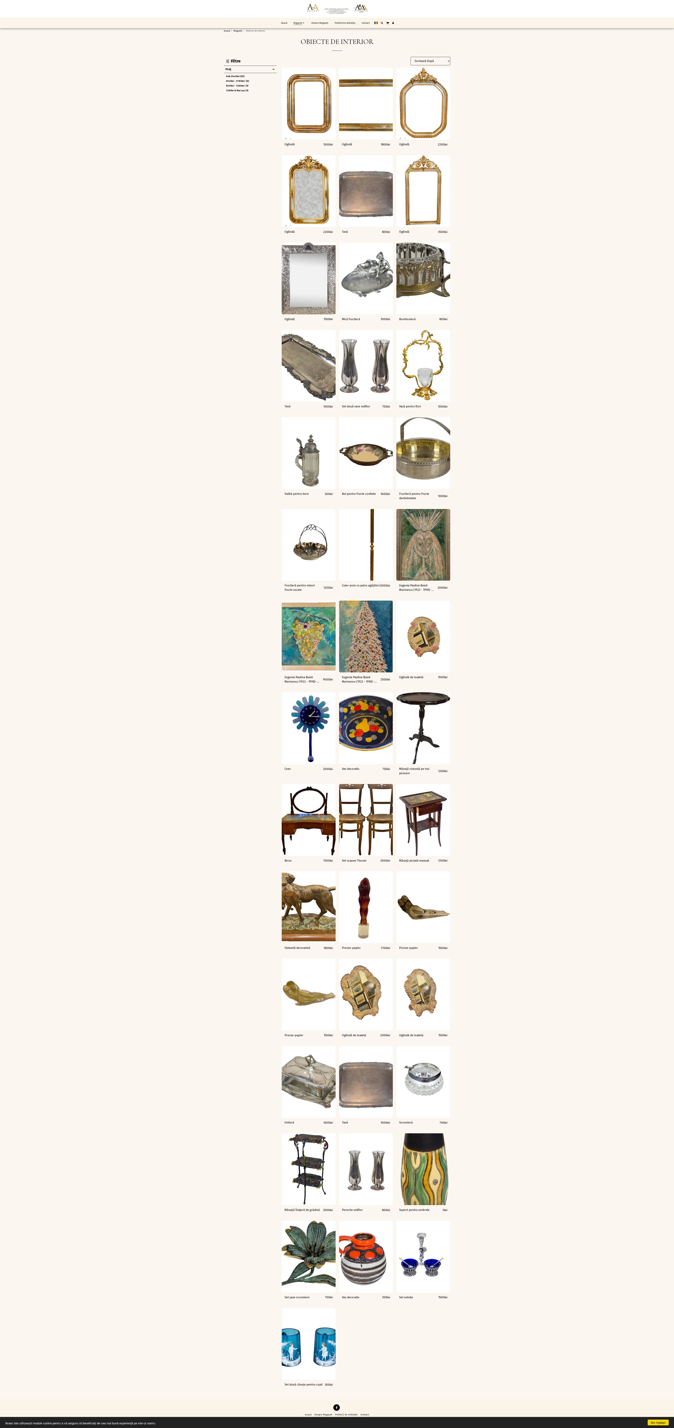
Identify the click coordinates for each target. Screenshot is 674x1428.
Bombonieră (407, 319)
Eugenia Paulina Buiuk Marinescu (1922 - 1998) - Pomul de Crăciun (358, 680)
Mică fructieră (351, 319)
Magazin (238, 30)
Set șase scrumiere (297, 1297)
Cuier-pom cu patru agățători (361, 585)
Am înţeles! (658, 1422)
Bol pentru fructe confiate (359, 493)
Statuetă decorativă (297, 948)
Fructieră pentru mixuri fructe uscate (300, 587)
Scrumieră (406, 1122)
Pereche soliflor (352, 1210)
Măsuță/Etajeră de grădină (302, 1210)
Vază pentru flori (410, 406)
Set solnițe (406, 1297)
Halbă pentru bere (297, 493)
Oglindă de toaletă (411, 677)
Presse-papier (351, 948)
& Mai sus (237, 90)
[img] (309, 104)
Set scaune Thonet (354, 860)
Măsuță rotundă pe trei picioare (414, 771)
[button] (382, 23)
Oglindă (290, 144)
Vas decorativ (350, 769)
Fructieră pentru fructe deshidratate (414, 496)
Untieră (289, 1122)
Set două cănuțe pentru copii (303, 1384)
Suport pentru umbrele (414, 1210)
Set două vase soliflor (356, 406)
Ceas (288, 769)
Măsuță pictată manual (414, 860)
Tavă (345, 231)
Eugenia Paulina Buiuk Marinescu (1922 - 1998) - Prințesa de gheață (415, 588)
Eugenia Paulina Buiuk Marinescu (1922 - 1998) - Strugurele (301, 680)
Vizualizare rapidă (308, 138)
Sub (235, 76)
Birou (288, 860)
